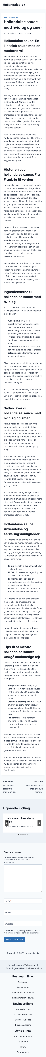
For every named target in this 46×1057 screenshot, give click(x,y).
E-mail (9, 912)
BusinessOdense (23, 1020)
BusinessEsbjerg (23, 1025)
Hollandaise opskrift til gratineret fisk (9, 787)
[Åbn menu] (41, 5)
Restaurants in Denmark (23, 992)
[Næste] (39, 823)
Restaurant (23, 982)
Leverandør (23, 1041)
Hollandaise (10, 33)
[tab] (18, 834)
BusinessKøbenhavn (23, 1014)
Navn (8, 901)
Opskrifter (13, 17)
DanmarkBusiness (23, 1009)
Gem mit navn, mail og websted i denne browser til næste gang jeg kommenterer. (24, 931)
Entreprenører (23, 1052)
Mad (5, 17)
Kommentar (10, 862)
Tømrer (23, 1047)
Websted (9, 924)
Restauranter (23, 987)
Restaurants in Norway (23, 998)
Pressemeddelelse (23, 1036)
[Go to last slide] (6, 823)
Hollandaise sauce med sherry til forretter (34, 787)
